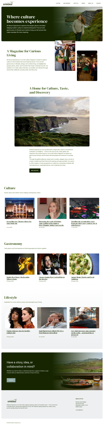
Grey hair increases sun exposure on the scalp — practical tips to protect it (83, 333)
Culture (58, 3)
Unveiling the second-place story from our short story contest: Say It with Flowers (84, 223)
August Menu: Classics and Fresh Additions (82, 278)
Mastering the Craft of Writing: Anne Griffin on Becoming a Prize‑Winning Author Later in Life (51, 223)
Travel (83, 3)
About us (90, 3)
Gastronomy (66, 3)
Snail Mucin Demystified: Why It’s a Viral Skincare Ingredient (51, 332)
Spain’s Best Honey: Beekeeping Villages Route (18, 278)
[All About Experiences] (8, 3)
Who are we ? (35, 170)
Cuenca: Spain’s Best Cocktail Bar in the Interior (52, 278)
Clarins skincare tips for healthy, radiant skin (18, 332)
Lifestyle (75, 3)
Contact (98, 3)
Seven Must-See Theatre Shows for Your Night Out (19, 222)
